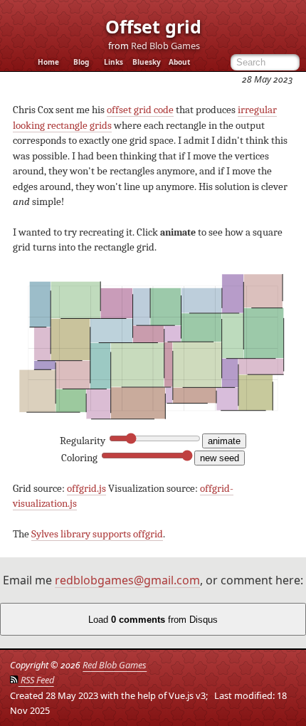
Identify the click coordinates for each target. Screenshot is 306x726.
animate (224, 441)
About (179, 62)
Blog (81, 62)
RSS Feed (36, 679)
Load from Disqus (153, 619)
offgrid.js (86, 489)
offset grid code (140, 110)
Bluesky (146, 62)
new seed (219, 458)
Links (113, 62)
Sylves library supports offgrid (97, 534)
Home (48, 62)
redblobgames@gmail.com (127, 580)
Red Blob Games (165, 45)
